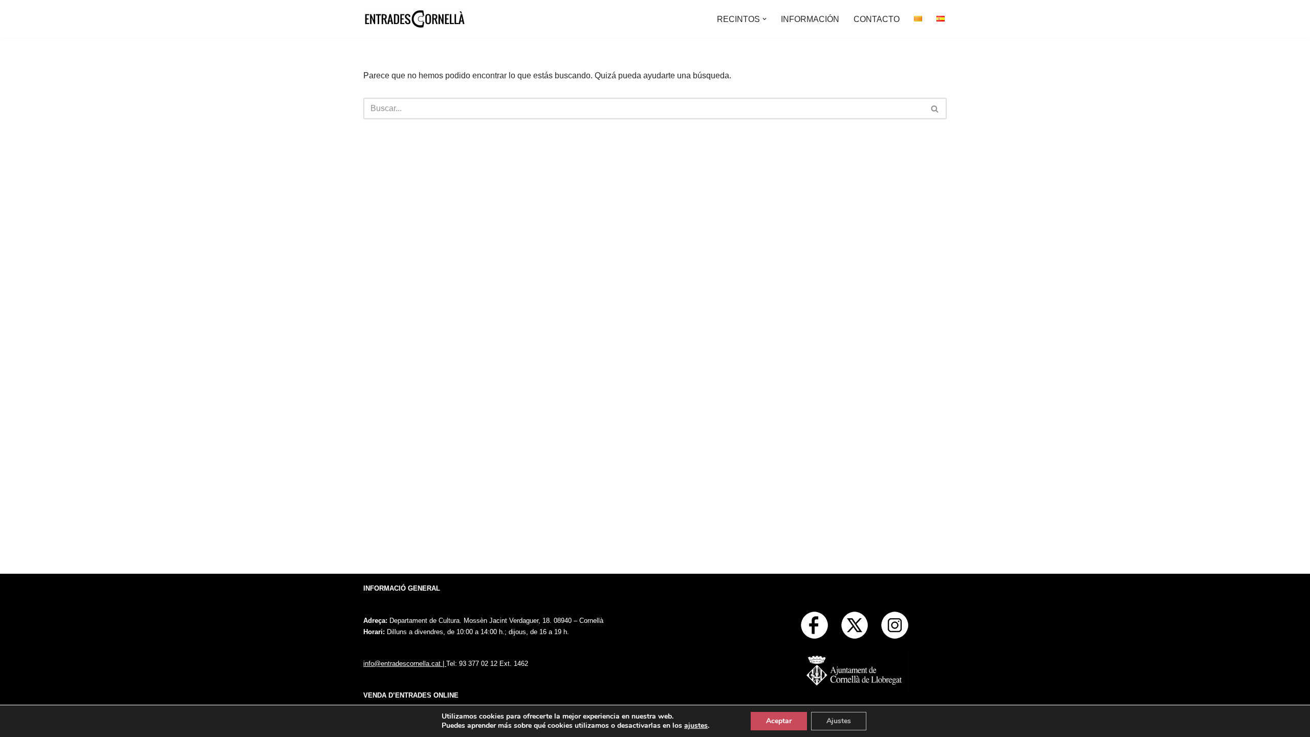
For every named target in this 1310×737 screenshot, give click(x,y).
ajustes (696, 725)
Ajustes (838, 721)
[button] (764, 19)
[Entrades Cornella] (414, 19)
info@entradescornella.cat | (404, 663)
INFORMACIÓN (810, 19)
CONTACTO (877, 19)
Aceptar (779, 721)
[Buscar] (935, 108)
